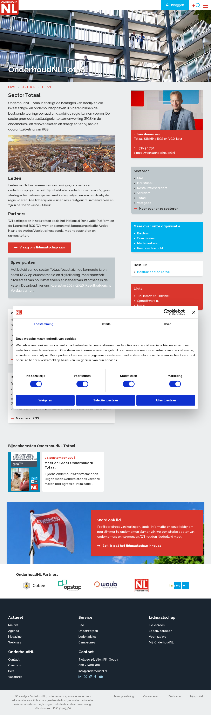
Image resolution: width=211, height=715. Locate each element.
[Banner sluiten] (193, 312)
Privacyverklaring (124, 696)
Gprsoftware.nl (148, 301)
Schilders (143, 193)
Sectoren (28, 87)
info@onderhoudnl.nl (93, 671)
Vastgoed (144, 203)
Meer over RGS (27, 418)
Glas (140, 178)
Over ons (14, 665)
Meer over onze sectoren (158, 209)
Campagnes (87, 642)
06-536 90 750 (144, 148)
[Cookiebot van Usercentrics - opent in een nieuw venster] (167, 312)
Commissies (146, 238)
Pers (11, 671)
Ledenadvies (87, 636)
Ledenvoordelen (160, 631)
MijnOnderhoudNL (161, 642)
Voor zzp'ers (157, 636)
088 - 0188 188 (89, 665)
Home (11, 87)
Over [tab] (167, 324)
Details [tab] (106, 324)
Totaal (47, 87)
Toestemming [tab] (43, 324)
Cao (81, 625)
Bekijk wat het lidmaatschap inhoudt (131, 546)
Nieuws (13, 625)
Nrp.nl (141, 306)
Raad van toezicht (150, 248)
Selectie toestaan (105, 400)
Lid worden (157, 625)
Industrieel (145, 183)
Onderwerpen (88, 631)
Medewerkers (147, 243)
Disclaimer (175, 696)
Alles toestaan (166, 400)
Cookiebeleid (151, 696)
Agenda (13, 631)
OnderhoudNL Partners (37, 574)
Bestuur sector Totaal (153, 272)
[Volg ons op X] (86, 677)
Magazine (15, 636)
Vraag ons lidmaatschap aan (42, 247)
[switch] (82, 384)
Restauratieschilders (152, 188)
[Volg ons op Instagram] (91, 677)
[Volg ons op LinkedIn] (81, 677)
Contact (14, 659)
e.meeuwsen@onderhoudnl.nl (154, 152)
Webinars (14, 642)
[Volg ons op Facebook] (96, 677)
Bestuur (143, 233)
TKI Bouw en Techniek (153, 296)
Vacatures (15, 677)
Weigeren (45, 400)
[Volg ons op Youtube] (101, 677)
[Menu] (205, 5)
